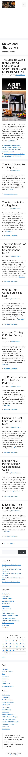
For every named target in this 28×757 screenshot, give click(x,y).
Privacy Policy (6, 683)
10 (10, 644)
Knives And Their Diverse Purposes (12, 506)
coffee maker (8, 154)
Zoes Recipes (6, 628)
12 (17, 644)
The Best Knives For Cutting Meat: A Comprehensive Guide (14, 248)
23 (7, 650)
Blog (3, 674)
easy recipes (16, 154)
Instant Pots (5, 611)
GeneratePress (14, 754)
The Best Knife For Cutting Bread (13, 204)
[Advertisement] (14, 24)
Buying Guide (6, 594)
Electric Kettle (6, 603)
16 (7, 647)
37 (9, 543)
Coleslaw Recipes (7, 598)
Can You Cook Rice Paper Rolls (11, 582)
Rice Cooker (5, 625)
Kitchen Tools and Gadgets (10, 615)
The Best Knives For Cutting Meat (14, 166)
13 (20, 644)
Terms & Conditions (7, 686)
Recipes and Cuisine (8, 151)
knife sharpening (12, 156)
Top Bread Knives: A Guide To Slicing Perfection (14, 380)
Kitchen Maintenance (8, 613)
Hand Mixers (5, 606)
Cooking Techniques (10, 145)
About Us (5, 669)
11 (13, 644)
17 (10, 647)
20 (20, 647)
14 (23, 644)
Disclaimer (5, 679)
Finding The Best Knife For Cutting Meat (12, 420)
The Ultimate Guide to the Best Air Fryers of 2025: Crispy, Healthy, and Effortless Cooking (14, 65)
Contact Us (5, 676)
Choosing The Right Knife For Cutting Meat (13, 335)
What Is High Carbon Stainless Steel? (12, 292)
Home (4, 681)
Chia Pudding (6, 596)
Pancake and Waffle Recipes (10, 620)
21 (23, 647)
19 (17, 647)
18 (13, 647)
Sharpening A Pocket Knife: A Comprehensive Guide (11, 465)
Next (12, 543)
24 (10, 650)
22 (3, 650)
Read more (12, 140)
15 (3, 647)
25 (13, 650)
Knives (19, 156)
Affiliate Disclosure (7, 671)
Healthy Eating (6, 608)
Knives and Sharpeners (14, 149)
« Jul (3, 657)
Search (22, 552)
